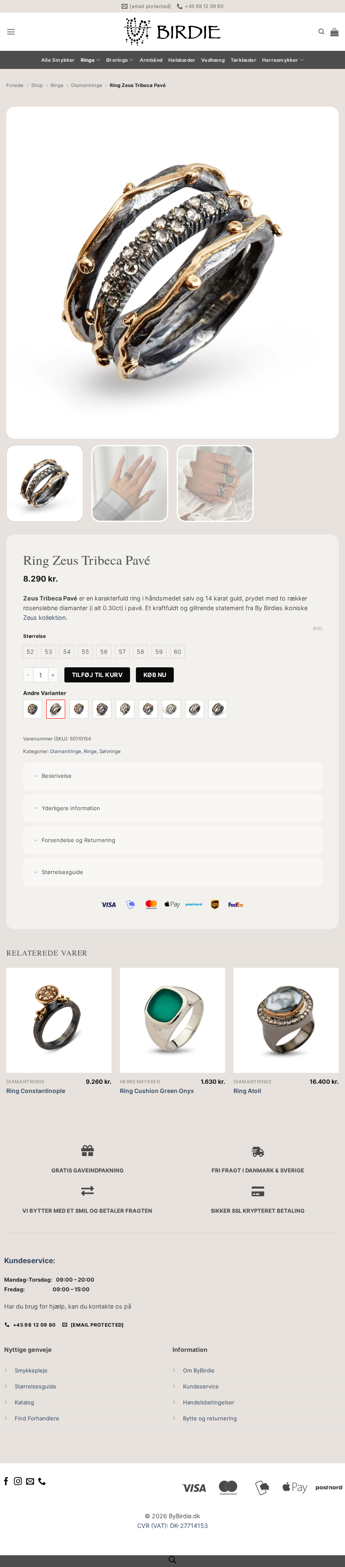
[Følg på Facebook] (6, 1481)
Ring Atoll (247, 1090)
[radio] (30, 651)
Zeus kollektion (44, 617)
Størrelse (34, 636)
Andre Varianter (44, 693)
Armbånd (151, 60)
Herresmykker (280, 60)
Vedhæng (213, 60)
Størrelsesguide (35, 1386)
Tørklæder (243, 60)
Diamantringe (65, 751)
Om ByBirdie (199, 1370)
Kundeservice (28, 1260)
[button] (11, 31)
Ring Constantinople (35, 1090)
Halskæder (181, 60)
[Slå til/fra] (35, 776)
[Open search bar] (172, 1560)
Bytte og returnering (210, 1418)
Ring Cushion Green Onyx (157, 1090)
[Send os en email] (30, 1481)
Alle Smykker (58, 60)
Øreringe (117, 60)
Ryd (317, 629)
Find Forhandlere (37, 1418)
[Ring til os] (42, 1481)
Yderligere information (71, 808)
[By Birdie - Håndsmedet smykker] (173, 32)
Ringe (88, 60)
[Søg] (321, 32)
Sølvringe (110, 751)
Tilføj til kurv (97, 674)
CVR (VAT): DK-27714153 (172, 1525)
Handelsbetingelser (208, 1402)
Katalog (24, 1402)
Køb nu (155, 674)
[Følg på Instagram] (18, 1481)
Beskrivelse (57, 775)
